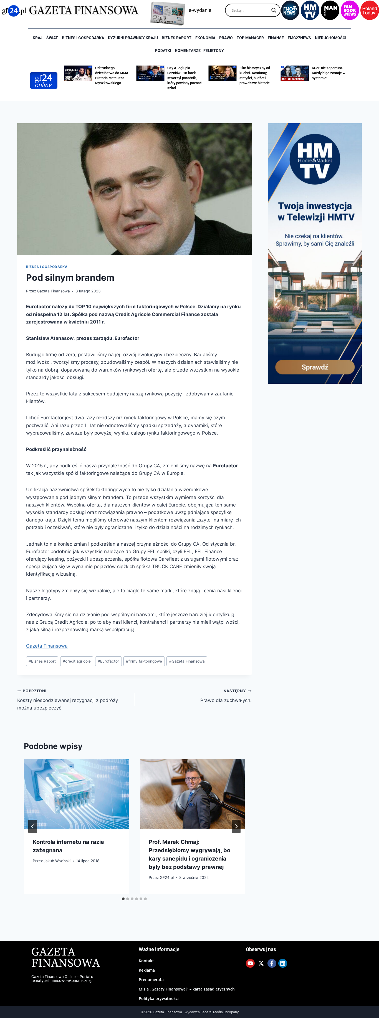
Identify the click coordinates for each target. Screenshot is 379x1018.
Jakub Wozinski (57, 860)
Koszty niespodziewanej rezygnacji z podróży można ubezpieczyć (67, 700)
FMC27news (299, 38)
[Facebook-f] (271, 963)
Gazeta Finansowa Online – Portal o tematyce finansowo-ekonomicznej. (62, 978)
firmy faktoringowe (144, 661)
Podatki (163, 50)
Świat (52, 38)
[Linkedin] (282, 963)
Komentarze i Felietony (199, 50)
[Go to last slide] (32, 826)
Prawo (226, 38)
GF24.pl (167, 877)
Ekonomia (205, 38)
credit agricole (77, 661)
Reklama (147, 970)
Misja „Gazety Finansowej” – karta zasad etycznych (187, 989)
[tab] (123, 898)
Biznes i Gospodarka (83, 38)
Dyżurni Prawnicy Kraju (133, 38)
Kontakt (146, 960)
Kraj (37, 38)
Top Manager (250, 38)
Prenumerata (151, 979)
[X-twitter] (261, 963)
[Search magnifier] (274, 10)
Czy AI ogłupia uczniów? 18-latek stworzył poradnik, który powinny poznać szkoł (184, 78)
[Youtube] (250, 963)
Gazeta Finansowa (53, 291)
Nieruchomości (330, 38)
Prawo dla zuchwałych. (225, 696)
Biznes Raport (42, 661)
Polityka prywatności (159, 998)
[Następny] (236, 826)
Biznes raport (176, 38)
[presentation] (76, 794)
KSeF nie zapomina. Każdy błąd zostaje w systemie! (328, 73)
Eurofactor (108, 661)
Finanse (276, 38)
